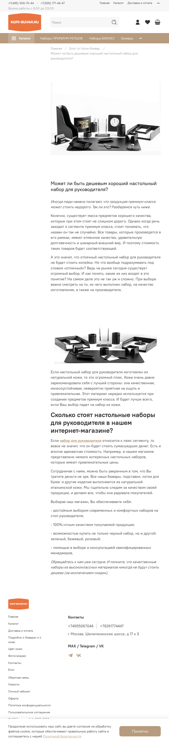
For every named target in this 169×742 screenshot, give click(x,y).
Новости (13, 684)
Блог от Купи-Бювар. (84, 48)
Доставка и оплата (140, 3)
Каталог (118, 3)
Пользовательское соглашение (29, 712)
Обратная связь (18, 677)
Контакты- (15, 663)
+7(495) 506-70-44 (21, 3)
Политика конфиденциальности (29, 705)
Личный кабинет (19, 691)
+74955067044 (80, 626)
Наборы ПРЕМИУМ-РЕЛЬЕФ (61, 38)
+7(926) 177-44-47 (53, 3)
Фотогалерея (17, 656)
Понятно (140, 731)
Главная (105, 3)
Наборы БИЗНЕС (102, 38)
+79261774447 (112, 626)
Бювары (127, 38)
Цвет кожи (15, 649)
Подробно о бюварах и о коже (24, 640)
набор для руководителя (80, 440)
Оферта (13, 698)
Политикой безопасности (62, 736)
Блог (11, 670)
